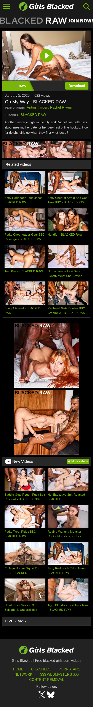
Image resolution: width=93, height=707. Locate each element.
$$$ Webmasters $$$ (59, 674)
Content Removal (46, 679)
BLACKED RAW (33, 115)
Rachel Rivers (61, 107)
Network (23, 674)
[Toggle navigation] (6, 6)
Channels (41, 669)
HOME (18, 669)
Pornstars (69, 669)
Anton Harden (37, 107)
